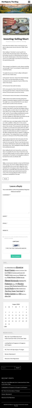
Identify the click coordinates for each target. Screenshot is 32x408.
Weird (17, 294)
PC (25, 281)
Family (7, 275)
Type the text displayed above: (16, 248)
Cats (26, 270)
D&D (6, 272)
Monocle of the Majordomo (12, 358)
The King (23, 41)
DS (11, 272)
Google (14, 275)
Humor (21, 275)
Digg (9, 273)
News (7, 280)
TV (24, 291)
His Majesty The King (10, 2)
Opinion (21, 281)
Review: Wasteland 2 (10, 354)
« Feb (5, 326)
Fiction (11, 275)
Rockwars (7, 286)
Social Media (9, 288)
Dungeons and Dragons (17, 272)
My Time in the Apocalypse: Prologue (14, 349)
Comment (6, 195)
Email (5, 223)
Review (21, 284)
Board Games (10, 270)
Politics (13, 283)
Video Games (10, 294)
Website (5, 230)
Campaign (17, 270)
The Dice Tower (10, 291)
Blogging (19, 267)
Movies (22, 277)
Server (25, 286)
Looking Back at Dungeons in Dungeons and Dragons (14, 387)
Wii (20, 294)
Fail (24, 272)
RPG (22, 286)
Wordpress (24, 294)
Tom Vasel (19, 291)
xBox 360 (8, 296)
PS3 (16, 284)
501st (6, 267)
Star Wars (16, 288)
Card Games (21, 270)
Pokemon (8, 284)
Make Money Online (13, 277)
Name (5, 216)
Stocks (5, 178)
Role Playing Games (15, 286)
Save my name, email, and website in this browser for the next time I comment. (16, 237)
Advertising (10, 267)
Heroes (17, 275)
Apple (14, 267)
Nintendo (15, 280)
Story (24, 288)
